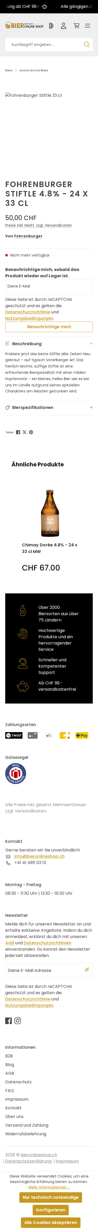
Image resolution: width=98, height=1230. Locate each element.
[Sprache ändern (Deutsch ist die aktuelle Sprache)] (51, 27)
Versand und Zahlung (26, 1125)
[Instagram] (17, 1020)
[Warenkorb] (75, 27)
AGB (9, 943)
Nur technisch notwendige (51, 1197)
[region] (49, 128)
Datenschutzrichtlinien (47, 943)
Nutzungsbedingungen (29, 318)
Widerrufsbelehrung (25, 1134)
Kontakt (13, 1108)
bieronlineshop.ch (39, 1155)
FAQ (9, 1091)
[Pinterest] (31, 431)
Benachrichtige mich (49, 327)
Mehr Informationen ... (49, 1187)
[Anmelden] (63, 27)
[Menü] (87, 27)
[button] (49, 344)
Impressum (16, 1099)
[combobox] (43, 44)
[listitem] (50, 528)
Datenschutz (18, 1082)
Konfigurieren (50, 1210)
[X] (24, 431)
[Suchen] (87, 44)
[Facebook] (18, 431)
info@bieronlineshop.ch (39, 856)
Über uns (14, 1117)
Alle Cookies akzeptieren (50, 1223)
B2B (9, 1056)
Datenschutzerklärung (28, 1161)
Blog (9, 1065)
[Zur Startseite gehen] (24, 25)
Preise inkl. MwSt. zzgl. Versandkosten (38, 225)
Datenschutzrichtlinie (27, 312)
